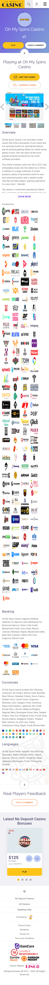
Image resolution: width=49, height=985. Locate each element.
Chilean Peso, (9, 699)
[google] (24, 891)
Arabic (16, 754)
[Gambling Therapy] (30, 958)
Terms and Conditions (24, 938)
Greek (30, 754)
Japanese (6, 761)
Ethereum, (7, 702)
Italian (39, 758)
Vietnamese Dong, (11, 725)
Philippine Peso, (27, 715)
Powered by (21, 917)
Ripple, (23, 725)
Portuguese (36, 761)
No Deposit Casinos (24, 898)
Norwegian (17, 761)
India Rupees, (15, 706)
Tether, (32, 722)
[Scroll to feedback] (24, 785)
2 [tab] (22, 879)
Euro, (14, 702)
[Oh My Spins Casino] (24, 19)
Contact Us (24, 934)
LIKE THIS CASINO (27, 77)
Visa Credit (25, 628)
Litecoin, (18, 709)
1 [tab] (18, 879)
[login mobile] (37, 4)
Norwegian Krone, (25, 712)
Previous (2, 106)
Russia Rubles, (9, 719)
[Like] (29, 858)
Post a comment (24, 802)
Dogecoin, (34, 699)
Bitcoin (35, 628)
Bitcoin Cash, (30, 693)
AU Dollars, (18, 693)
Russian (6, 764)
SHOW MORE (24, 196)
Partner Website (17, 966)
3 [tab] (26, 879)
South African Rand (36, 725)
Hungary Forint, (24, 702)
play (13, 45)
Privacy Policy (24, 925)
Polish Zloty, (41, 715)
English (37, 754)
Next (46, 106)
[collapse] (28, 4)
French (21, 758)
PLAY (24, 872)
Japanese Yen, (29, 706)
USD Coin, (24, 722)
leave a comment (36, 45)
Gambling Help (24, 909)
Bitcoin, (11, 696)
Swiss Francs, (38, 696)
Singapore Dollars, (26, 719)
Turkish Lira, (13, 722)
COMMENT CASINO (27, 85)
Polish (27, 761)
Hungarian (30, 758)
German (23, 754)
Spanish (6, 758)
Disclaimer (24, 930)
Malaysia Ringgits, (31, 709)
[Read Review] (37, 858)
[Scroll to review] (24, 53)
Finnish (14, 758)
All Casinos (24, 904)
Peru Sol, (14, 715)
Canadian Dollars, (23, 696)
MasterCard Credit (10, 628)
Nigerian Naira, (9, 712)
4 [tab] (30, 879)
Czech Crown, (22, 699)
